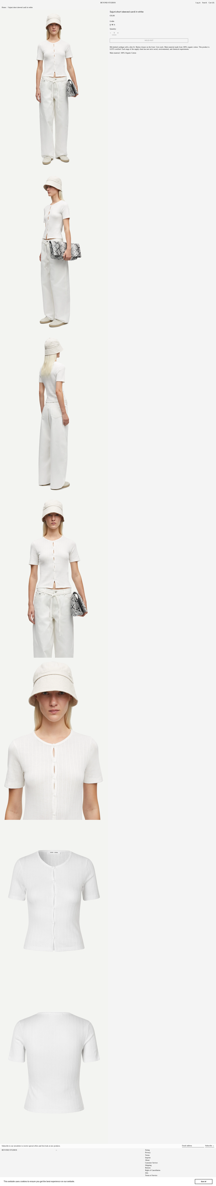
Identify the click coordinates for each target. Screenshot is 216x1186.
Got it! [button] (203, 1181)
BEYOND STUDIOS (108, 3)
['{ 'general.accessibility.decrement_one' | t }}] (110, 33)
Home (4, 7)
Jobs (146, 1173)
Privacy (147, 1152)
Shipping (148, 1165)
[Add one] (118, 33)
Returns (147, 1168)
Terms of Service (151, 1175)
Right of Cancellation (152, 1170)
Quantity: (113, 29)
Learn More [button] (81, 1181)
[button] (211, 3)
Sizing (147, 1150)
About (147, 1160)
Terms (147, 1155)
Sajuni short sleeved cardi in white (20, 7)
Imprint (147, 1158)
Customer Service (151, 1163)
